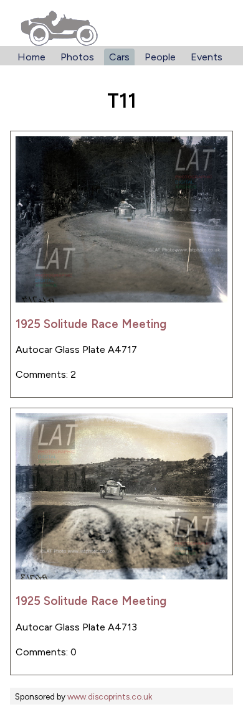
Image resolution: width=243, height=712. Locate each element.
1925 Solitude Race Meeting (91, 324)
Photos (77, 57)
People (160, 57)
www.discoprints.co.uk (109, 696)
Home (31, 57)
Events (206, 57)
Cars (119, 57)
